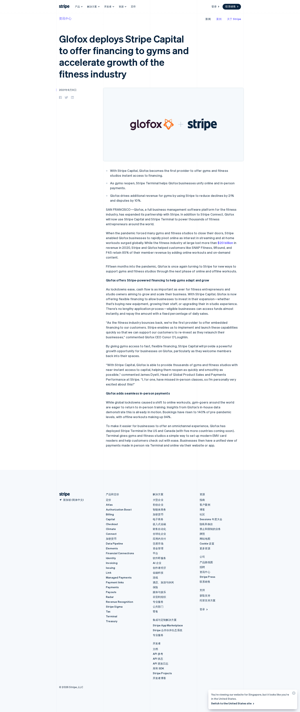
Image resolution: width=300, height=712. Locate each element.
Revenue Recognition (119, 601)
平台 (155, 553)
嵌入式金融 (159, 524)
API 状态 (158, 658)
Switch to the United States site (231, 703)
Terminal (111, 616)
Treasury (112, 621)
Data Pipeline (114, 543)
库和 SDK (158, 668)
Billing (110, 514)
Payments (112, 587)
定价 (133, 6)
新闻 (208, 19)
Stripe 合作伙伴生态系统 (167, 630)
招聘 (202, 567)
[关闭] (293, 694)
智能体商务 (159, 509)
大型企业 (158, 499)
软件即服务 (159, 558)
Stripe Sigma (114, 606)
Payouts (111, 592)
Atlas (109, 504)
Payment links (115, 582)
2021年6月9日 (68, 90)
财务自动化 (159, 529)
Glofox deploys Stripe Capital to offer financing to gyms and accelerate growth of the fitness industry (124, 56)
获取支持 (205, 595)
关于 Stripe (234, 19)
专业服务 (158, 601)
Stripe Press (207, 576)
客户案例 (205, 504)
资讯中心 (65, 18)
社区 (202, 514)
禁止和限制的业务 (210, 529)
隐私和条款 (206, 524)
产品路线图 (206, 562)
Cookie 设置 (207, 543)
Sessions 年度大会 (211, 519)
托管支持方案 (207, 600)
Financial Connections (120, 553)
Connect (111, 533)
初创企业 (158, 504)
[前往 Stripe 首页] (63, 494)
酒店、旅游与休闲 (163, 582)
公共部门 (158, 606)
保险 (155, 587)
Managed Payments (119, 577)
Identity (111, 558)
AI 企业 (157, 563)
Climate (111, 529)
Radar (110, 597)
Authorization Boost (119, 509)
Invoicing (112, 563)
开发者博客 (159, 678)
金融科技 (158, 572)
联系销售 (230, 6)
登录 (214, 6)
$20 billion (225, 243)
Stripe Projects (162, 673)
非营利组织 (159, 597)
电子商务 (158, 519)
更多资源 (205, 548)
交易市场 (158, 543)
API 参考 (158, 653)
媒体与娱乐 (159, 592)
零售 (155, 611)
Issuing (110, 567)
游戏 (155, 577)
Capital (110, 519)
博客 (202, 509)
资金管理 (158, 548)
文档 (155, 649)
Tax (108, 611)
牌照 (202, 533)
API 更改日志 (160, 663)
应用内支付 (159, 538)
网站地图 (205, 538)
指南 (202, 499)
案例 (219, 19)
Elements (112, 548)
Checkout (112, 524)
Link (108, 572)
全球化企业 (159, 533)
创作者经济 (159, 567)
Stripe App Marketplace (168, 625)
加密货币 (111, 538)
